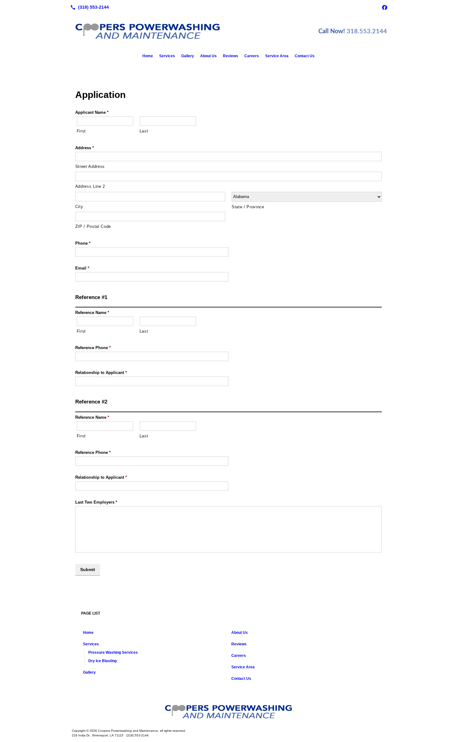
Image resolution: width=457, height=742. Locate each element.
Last (144, 131)
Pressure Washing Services (113, 652)
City (79, 206)
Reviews (230, 56)
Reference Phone (93, 348)
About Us (208, 56)
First (81, 131)
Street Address (90, 166)
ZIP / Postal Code (93, 226)
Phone (82, 243)
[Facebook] (384, 7)
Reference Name (92, 313)
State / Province (248, 207)
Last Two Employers (96, 502)
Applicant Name (91, 112)
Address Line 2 (90, 186)
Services (167, 56)
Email (82, 268)
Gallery (187, 56)
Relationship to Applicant (101, 373)
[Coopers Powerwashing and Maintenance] (228, 711)
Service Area (277, 56)
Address (84, 148)
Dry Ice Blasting (102, 661)
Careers (251, 56)
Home (147, 56)
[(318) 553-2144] (88, 7)
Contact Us (305, 56)
